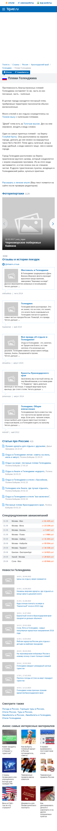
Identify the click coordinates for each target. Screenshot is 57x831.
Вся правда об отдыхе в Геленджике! (34, 338)
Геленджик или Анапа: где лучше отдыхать (26, 488)
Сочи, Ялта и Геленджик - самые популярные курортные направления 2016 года (35, 630)
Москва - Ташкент (19, 548)
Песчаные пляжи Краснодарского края (24, 505)
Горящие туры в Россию (32, 709)
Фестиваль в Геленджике (34, 270)
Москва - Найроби (19, 543)
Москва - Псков (18, 535)
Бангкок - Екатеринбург (22, 552)
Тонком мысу (8, 117)
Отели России (9, 712)
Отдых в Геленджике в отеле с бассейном (26, 479)
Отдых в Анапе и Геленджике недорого (24, 471)
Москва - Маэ (17, 521)
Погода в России (10, 709)
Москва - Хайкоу (19, 539)
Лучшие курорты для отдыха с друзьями (25, 446)
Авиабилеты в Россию (13, 715)
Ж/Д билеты (46, 3)
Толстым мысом (32, 123)
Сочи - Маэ (16, 561)
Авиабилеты (27, 3)
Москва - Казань (19, 530)
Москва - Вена (18, 526)
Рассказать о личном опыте (16, 182)
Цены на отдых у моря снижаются (31, 579)
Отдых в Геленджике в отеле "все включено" (27, 496)
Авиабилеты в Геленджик (38, 715)
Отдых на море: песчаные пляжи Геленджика (28, 463)
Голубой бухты (9, 136)
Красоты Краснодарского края (35, 374)
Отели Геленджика (11, 718)
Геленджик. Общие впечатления (31, 407)
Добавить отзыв (12, 264)
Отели (11, 3)
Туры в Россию (24, 712)
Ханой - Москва (18, 557)
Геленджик (27, 303)
